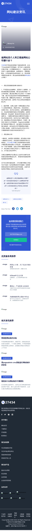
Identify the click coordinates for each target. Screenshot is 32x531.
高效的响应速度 (6, 455)
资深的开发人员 (6, 458)
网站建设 (27, 75)
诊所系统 (4, 477)
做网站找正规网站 (17, 199)
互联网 (3, 65)
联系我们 (4, 436)
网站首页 (4, 425)
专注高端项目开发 (6, 448)
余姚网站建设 (10, 515)
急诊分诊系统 (5, 470)
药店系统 (4, 474)
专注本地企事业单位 (7, 451)
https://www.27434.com (16, 524)
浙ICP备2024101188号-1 (18, 526)
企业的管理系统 (6, 480)
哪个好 (4, 202)
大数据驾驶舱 (22, 515)
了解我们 (4, 429)
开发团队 (4, 432)
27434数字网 (11, 142)
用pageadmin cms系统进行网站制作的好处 (15, 363)
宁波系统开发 (3, 515)
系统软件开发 (28, 515)
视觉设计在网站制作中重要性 (12, 381)
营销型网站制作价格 (9, 338)
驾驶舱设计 (15, 515)
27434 (19, 163)
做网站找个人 (6, 199)
